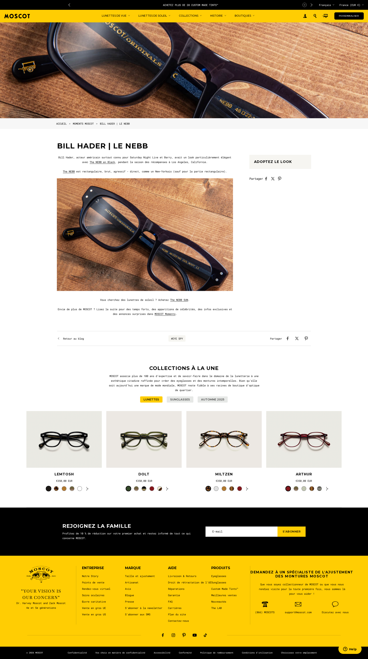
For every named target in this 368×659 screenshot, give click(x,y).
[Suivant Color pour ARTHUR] (327, 488)
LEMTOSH (64, 474)
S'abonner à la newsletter (143, 608)
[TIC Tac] (205, 635)
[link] (64, 439)
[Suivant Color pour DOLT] (167, 488)
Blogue (129, 595)
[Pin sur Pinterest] (280, 178)
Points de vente (93, 582)
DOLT (144, 474)
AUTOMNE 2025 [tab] (212, 399)
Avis (128, 588)
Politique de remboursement (216, 652)
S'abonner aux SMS (137, 614)
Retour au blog (73, 338)
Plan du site (177, 614)
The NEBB (69, 171)
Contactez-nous (178, 620)
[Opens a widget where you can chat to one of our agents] (350, 649)
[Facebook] (162, 635)
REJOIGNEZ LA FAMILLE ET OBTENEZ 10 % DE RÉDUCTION (190, 5)
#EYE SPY (177, 338)
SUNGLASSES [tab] (180, 399)
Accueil (61, 123)
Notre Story (90, 576)
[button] (314, 16)
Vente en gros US (94, 614)
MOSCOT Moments (165, 313)
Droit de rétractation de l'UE (189, 582)
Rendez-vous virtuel (96, 588)
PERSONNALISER (349, 15)
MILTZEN (224, 474)
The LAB (216, 608)
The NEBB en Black (102, 162)
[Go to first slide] (312, 5)
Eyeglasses (218, 576)
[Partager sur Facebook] (267, 178)
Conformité (185, 652)
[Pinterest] (184, 635)
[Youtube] (194, 635)
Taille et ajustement (140, 576)
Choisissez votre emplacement (299, 652)
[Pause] (304, 5)
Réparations (176, 588)
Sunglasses (218, 582)
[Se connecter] (305, 16)
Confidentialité (77, 652)
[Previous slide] (69, 5)
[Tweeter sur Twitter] (274, 178)
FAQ (170, 601)
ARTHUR (304, 474)
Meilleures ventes (224, 595)
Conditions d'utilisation (257, 652)
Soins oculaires (93, 595)
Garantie (174, 595)
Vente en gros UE (94, 608)
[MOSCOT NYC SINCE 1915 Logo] (17, 16)
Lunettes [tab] (151, 399)
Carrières (174, 608)
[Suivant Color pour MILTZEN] (247, 488)
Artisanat (131, 582)
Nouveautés (218, 601)
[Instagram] (173, 635)
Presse (129, 601)
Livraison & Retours (182, 576)
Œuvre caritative (94, 601)
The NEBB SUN (179, 299)
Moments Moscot (83, 123)
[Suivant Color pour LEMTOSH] (87, 488)
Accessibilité (162, 652)
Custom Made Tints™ (224, 588)
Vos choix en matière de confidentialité (120, 652)
